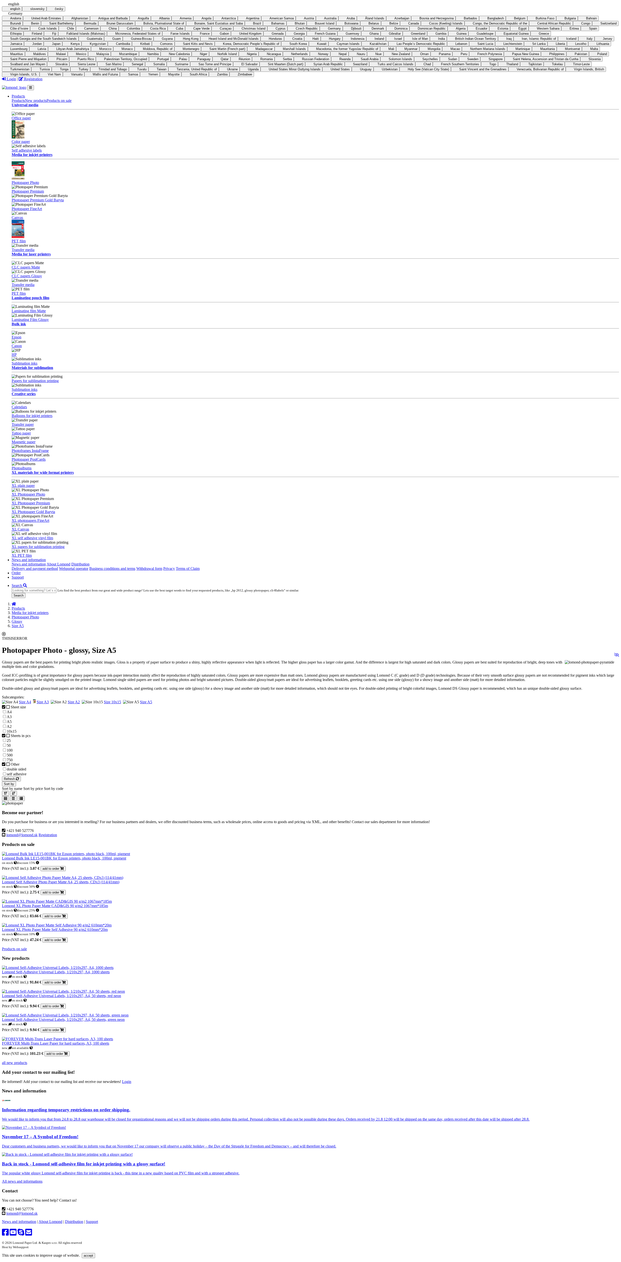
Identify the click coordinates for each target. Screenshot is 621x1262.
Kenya (75, 44)
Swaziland (360, 64)
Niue (378, 54)
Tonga (64, 69)
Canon (17, 346)
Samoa (133, 74)
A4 (9, 712)
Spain (593, 28)
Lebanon (461, 44)
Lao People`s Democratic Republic (421, 44)
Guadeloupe (485, 33)
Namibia (153, 54)
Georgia (299, 33)
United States (340, 69)
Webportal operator (73, 568)
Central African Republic (554, 23)
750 (10, 760)
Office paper (21, 118)
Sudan (452, 59)
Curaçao (225, 28)
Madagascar (264, 49)
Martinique (522, 49)
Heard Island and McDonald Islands (234, 39)
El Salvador (249, 64)
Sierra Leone (86, 64)
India (441, 39)
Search (19, 595)
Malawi (61, 54)
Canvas (17, 217)
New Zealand (401, 54)
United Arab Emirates (46, 18)
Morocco (105, 49)
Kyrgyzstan (98, 44)
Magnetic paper (23, 442)
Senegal (137, 64)
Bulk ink (19, 324)
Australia (330, 18)
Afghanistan (79, 18)
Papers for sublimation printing (35, 381)
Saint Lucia (485, 44)
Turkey (83, 69)
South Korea (298, 44)
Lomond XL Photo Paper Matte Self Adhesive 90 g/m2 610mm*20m (55, 929)
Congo (585, 23)
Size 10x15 (112, 702)
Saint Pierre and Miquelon (28, 59)
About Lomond (58, 564)
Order (16, 573)
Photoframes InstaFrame (30, 451)
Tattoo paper (21, 433)
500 (10, 755)
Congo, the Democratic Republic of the (500, 23)
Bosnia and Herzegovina (436, 18)
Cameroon (91, 28)
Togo (492, 64)
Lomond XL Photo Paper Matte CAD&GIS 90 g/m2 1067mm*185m (55, 906)
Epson (16, 337)
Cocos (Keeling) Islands (446, 23)
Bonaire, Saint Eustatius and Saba (218, 23)
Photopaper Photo (25, 182)
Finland (37, 33)
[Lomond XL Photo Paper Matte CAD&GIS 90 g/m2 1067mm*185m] (57, 901)
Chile (70, 28)
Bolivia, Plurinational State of (163, 23)
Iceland (571, 39)
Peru (464, 54)
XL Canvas (20, 529)
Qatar (225, 59)
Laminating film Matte (29, 311)
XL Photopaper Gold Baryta (33, 512)
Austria (309, 18)
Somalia (159, 64)
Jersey (607, 39)
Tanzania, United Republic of (197, 69)
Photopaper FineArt (27, 209)
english (15, 9)
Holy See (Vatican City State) (428, 69)
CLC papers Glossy (27, 276)
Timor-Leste (581, 64)
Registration (32, 79)
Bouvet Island (324, 23)
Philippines (556, 54)
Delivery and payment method (35, 568)
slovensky (37, 9)
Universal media (25, 105)
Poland (602, 54)
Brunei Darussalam (119, 23)
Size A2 (74, 702)
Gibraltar (395, 33)
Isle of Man (420, 39)
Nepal (343, 54)
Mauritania (547, 49)
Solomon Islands (400, 59)
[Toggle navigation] (30, 87)
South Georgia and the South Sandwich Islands (43, 39)
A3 (9, 717)
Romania (266, 59)
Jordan (37, 44)
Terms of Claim (188, 568)
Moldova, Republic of (157, 49)
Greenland (418, 33)
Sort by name (12, 789)
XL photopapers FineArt (30, 520)
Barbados (470, 18)
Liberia (560, 44)
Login (11, 79)
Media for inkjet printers (32, 155)
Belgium (519, 18)
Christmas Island (253, 28)
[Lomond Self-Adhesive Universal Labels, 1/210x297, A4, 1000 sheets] (58, 968)
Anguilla (143, 18)
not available (21, 1048)
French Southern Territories (460, 64)
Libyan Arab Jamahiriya (72, 49)
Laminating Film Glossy (30, 320)
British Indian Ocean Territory (475, 39)
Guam (116, 39)
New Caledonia (179, 54)
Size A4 (25, 702)
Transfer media (23, 250)
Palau (183, 59)
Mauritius (16, 54)
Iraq (509, 39)
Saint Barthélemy (61, 23)
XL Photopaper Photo (28, 494)
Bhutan (300, 23)
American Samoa (282, 18)
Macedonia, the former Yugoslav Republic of (347, 49)
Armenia (185, 18)
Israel (398, 39)
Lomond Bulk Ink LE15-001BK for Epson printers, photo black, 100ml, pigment (64, 858)
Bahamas (278, 23)
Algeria (461, 28)
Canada (413, 23)
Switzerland (608, 23)
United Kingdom (250, 33)
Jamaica (16, 44)
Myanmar (410, 49)
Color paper (21, 141)
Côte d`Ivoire (19, 28)
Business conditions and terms (112, 568)
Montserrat (572, 49)
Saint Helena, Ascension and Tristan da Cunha (545, 59)
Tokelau (557, 64)
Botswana (351, 23)
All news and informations (22, 1181)
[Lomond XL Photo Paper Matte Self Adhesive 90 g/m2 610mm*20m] (57, 925)
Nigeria (252, 54)
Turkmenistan (19, 69)
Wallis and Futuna (105, 74)
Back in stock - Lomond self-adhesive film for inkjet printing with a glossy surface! (83, 1163)
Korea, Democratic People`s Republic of (251, 44)
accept (88, 1255)
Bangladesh (495, 18)
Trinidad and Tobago (112, 69)
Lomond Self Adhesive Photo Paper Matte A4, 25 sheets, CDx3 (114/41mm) (60, 882)
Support (18, 577)
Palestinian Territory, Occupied (125, 59)
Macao (455, 49)
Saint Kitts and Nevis (198, 44)
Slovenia (594, 59)
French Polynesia (489, 54)
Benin (35, 23)
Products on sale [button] (59, 100)
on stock (8, 863)
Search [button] (17, 585)
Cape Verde (201, 28)
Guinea (461, 33)
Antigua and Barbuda (113, 18)
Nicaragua (274, 54)
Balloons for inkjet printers (32, 416)
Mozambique (128, 54)
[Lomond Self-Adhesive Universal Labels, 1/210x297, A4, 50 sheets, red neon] (63, 991)
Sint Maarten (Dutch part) (285, 64)
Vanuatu (76, 74)
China (113, 28)
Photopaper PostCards (29, 459)
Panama (444, 54)
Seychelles (430, 59)
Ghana (374, 33)
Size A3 (43, 702)
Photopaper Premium (28, 191)
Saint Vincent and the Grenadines (483, 69)
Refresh (10, 779)
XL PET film (22, 555)
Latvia (42, 49)
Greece (544, 33)
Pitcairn (62, 59)
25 (9, 740)
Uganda (253, 69)
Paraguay (204, 59)
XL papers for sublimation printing (38, 547)
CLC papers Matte (26, 267)
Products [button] (18, 96)
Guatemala (94, 39)
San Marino (114, 64)
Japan (56, 44)
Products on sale (14, 949)
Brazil (257, 23)
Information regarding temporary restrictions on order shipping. (66, 1109)
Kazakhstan (378, 44)
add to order (51, 868)
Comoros (166, 44)
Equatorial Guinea (516, 33)
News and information (29, 564)
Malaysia (102, 54)
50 (9, 745)
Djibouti (356, 28)
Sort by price (33, 789)
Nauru (361, 54)
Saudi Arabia (369, 59)
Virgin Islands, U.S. (24, 74)
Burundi (15, 23)
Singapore (496, 59)
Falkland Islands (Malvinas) (85, 33)
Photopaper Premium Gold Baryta (38, 200)
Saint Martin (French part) (227, 49)
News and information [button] (29, 560)
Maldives (39, 54)
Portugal (163, 59)
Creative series (24, 394)
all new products (14, 1063)
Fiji (54, 33)
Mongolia (434, 49)
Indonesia (357, 39)
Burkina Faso (545, 18)
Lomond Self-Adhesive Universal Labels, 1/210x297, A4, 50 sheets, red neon (61, 996)
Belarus (373, 23)
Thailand (512, 64)
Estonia (503, 28)
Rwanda (345, 59)
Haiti (315, 39)
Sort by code (53, 789)
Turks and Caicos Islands (395, 64)
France (205, 33)
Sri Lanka (539, 44)
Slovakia (61, 64)
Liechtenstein (512, 44)
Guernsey (352, 33)
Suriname (181, 64)
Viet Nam (54, 74)
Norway (323, 54)
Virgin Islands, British (589, 69)
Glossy (17, 621)
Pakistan (581, 54)
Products (18, 608)
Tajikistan (535, 64)
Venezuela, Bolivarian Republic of (540, 69)
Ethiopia (16, 33)
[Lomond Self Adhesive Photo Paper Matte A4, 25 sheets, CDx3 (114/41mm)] (62, 878)
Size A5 (18, 626)
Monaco (127, 49)
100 (10, 750)
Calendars (19, 407)
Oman (424, 54)
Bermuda (90, 23)
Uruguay (366, 69)
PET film (19, 241)
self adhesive (16, 774)
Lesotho (580, 44)
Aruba (351, 18)
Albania (164, 18)
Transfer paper (23, 424)
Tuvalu (142, 69)
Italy (590, 39)
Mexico (81, 54)
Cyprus (281, 28)
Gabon (224, 33)
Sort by (9, 784)
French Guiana (325, 33)
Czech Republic (307, 28)
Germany (334, 28)
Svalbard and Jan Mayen (27, 64)
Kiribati (145, 44)
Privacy (169, 568)
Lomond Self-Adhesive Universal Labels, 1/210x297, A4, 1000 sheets (56, 972)
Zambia (222, 74)
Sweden (472, 59)
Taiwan (161, 69)
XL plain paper (23, 485)
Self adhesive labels (27, 150)
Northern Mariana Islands (487, 49)
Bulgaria (570, 18)
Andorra (15, 18)
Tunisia (45, 69)
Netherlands (299, 54)
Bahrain (591, 18)
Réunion (244, 59)
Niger (203, 54)
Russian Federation (315, 59)
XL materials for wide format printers (43, 472)
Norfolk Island (227, 54)
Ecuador (481, 28)
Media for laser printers (31, 254)
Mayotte (174, 74)
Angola (206, 18)
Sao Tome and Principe (214, 64)
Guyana (167, 39)
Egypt (522, 28)
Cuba (179, 28)
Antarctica (228, 18)
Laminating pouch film (30, 298)
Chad (427, 64)
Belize (393, 23)
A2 (9, 726)
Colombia (133, 28)
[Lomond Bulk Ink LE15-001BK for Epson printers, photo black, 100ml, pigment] (66, 854)
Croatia (297, 39)
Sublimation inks (24, 363)
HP (14, 354)
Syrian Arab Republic (328, 64)
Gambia (440, 33)
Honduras (275, 39)
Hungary (335, 39)
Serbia (287, 59)
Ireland (379, 39)
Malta (594, 49)
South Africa (198, 74)
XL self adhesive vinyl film (32, 538)
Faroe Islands (180, 33)
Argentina (252, 18)
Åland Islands (374, 18)
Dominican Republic (432, 28)
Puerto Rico (85, 59)
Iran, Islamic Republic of (539, 39)
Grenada (278, 33)
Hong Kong (190, 39)
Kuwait (322, 44)
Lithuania (602, 44)
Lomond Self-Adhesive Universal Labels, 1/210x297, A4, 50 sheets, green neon (63, 1019)
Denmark (378, 28)
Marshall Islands (294, 49)
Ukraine (232, 69)
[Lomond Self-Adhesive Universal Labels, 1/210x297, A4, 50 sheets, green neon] (65, 1015)
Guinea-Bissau (141, 39)
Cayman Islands (348, 44)
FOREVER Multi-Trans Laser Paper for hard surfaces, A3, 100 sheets (55, 1043)
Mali (391, 49)
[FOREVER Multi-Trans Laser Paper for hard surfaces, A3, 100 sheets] (57, 1039)
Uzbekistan (390, 69)
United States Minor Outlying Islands (294, 69)
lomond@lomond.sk (22, 835)
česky (59, 9)
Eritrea (574, 28)
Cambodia (123, 44)
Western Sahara (548, 28)
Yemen (153, 74)
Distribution (80, 564)
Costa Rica (158, 28)
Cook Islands (47, 28)
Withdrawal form (149, 568)
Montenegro (191, 49)
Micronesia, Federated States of (137, 33)
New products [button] (36, 100)
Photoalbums (22, 468)
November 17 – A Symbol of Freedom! (40, 1136)
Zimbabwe (245, 74)
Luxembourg (18, 49)
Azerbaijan (401, 18)
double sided (16, 769)
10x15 (11, 731)
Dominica (401, 28)
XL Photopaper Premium (31, 503)
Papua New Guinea (525, 54)
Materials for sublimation (32, 368)
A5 (9, 722)
